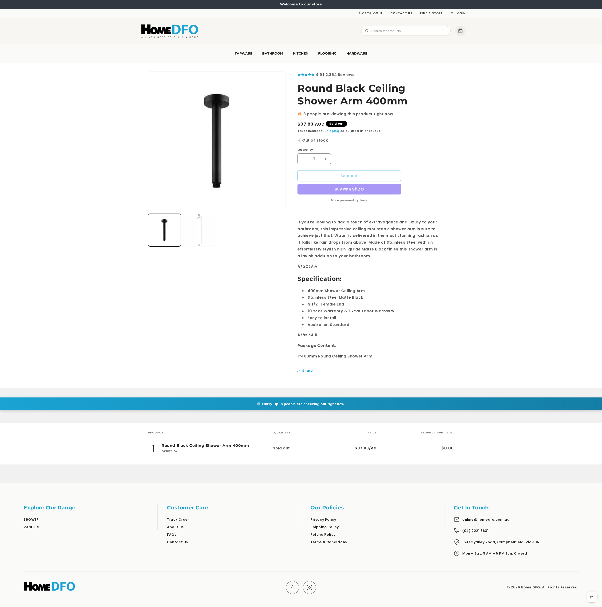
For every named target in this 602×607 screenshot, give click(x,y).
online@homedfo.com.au (486, 519)
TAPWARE (243, 53)
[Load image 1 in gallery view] (164, 230)
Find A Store (431, 13)
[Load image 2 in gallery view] (199, 230)
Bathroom (272, 53)
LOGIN (460, 13)
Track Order (178, 519)
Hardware (356, 53)
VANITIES (32, 527)
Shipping (332, 131)
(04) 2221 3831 (475, 530)
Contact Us (401, 13)
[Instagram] (309, 587)
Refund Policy (323, 534)
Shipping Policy (324, 527)
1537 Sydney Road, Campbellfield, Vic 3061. (502, 542)
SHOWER (31, 519)
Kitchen (300, 53)
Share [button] (307, 370)
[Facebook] (292, 587)
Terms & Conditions (328, 542)
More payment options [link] (349, 200)
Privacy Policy (323, 519)
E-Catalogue (370, 13)
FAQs (171, 534)
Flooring (327, 53)
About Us (175, 527)
